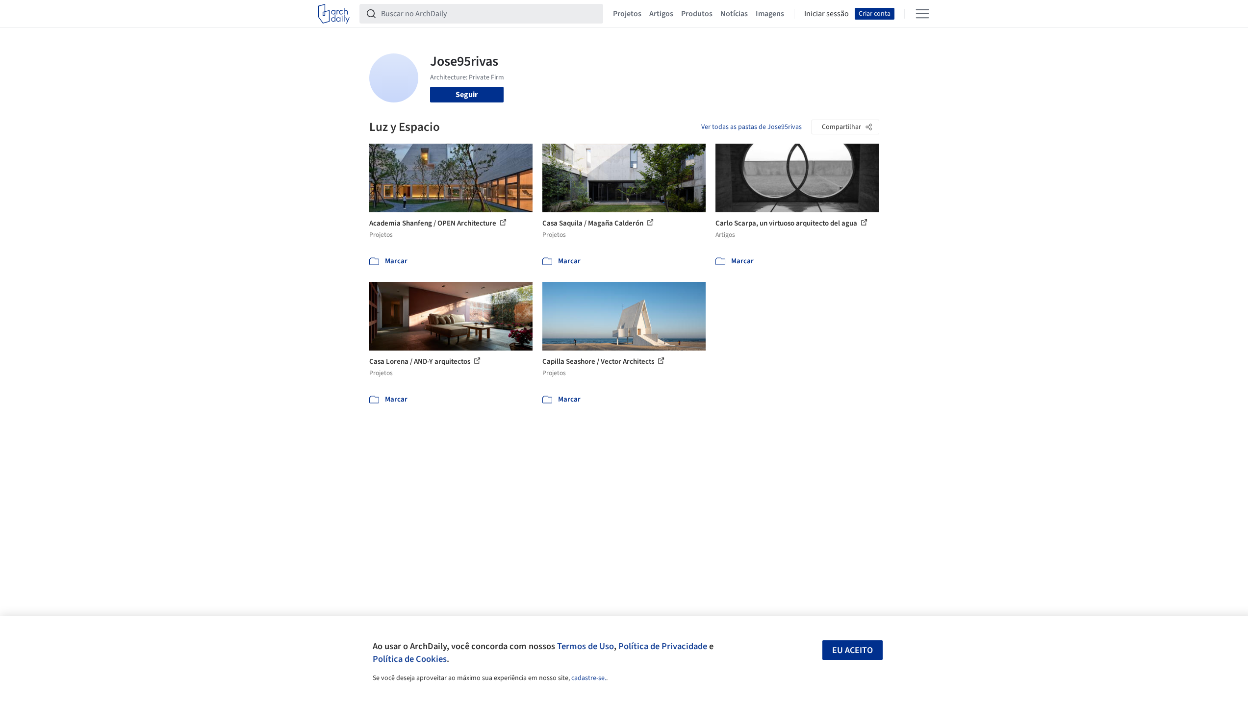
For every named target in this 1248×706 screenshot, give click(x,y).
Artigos (661, 13)
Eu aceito (852, 650)
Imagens (770, 13)
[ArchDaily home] (334, 14)
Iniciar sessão (826, 13)
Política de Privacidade (662, 646)
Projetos (627, 13)
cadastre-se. (588, 678)
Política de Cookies (410, 659)
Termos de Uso (585, 646)
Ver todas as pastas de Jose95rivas (751, 127)
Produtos (697, 13)
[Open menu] (922, 14)
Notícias (734, 13)
